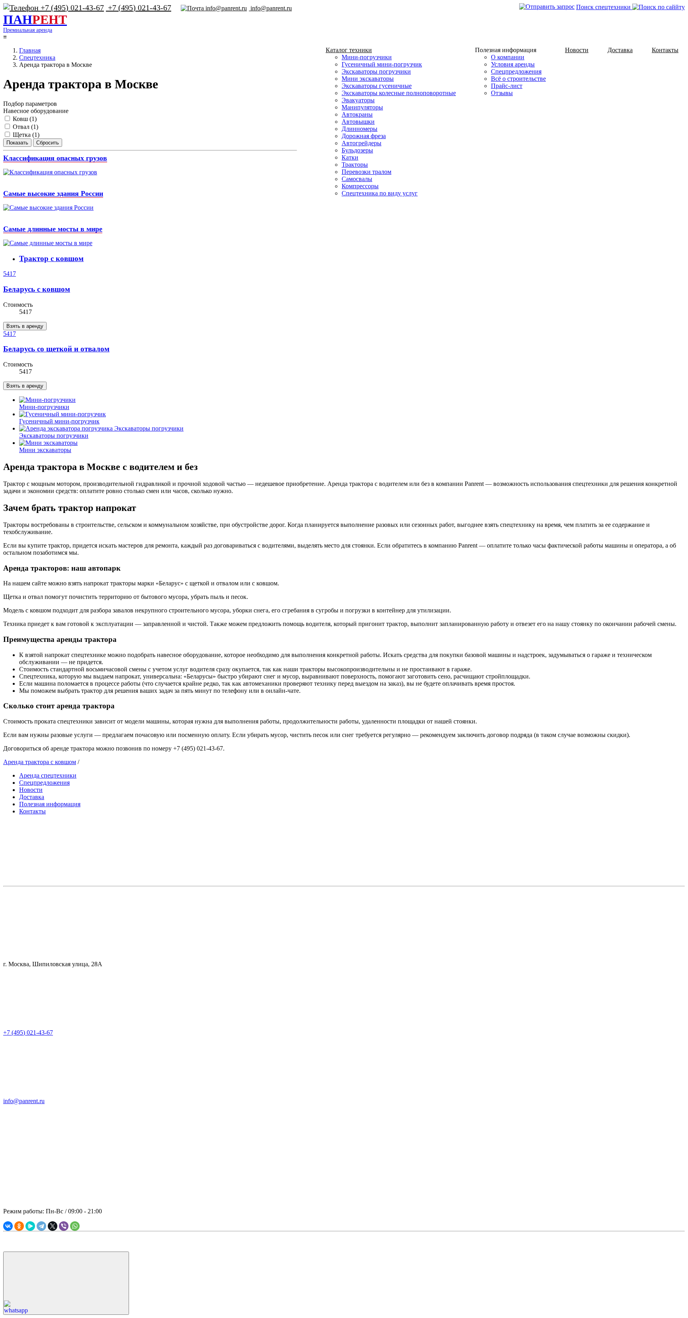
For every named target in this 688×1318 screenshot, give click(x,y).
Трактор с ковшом (51, 258)
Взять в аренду (24, 326)
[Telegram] (41, 1226)
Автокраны (357, 114)
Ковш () (25, 118)
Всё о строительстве (518, 78)
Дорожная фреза (364, 136)
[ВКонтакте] (8, 1226)
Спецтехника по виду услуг (380, 193)
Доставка (620, 50)
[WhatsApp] (75, 1226)
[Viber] (63, 1226)
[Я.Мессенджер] (30, 1226)
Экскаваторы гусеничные (377, 85)
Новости (576, 50)
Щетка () (26, 134)
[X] (52, 1226)
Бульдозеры (357, 150)
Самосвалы (357, 178)
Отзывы (502, 93)
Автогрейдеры (361, 143)
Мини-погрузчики (367, 57)
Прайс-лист (506, 85)
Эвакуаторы (358, 100)
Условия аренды (513, 64)
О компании (507, 57)
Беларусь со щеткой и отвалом (56, 349)
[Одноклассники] (19, 1226)
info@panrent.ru (270, 8)
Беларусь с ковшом (36, 289)
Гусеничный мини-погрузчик (382, 64)
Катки (350, 157)
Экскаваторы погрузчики (376, 71)
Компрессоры (360, 186)
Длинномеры (359, 128)
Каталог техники (349, 50)
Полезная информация (49, 804)
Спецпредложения (516, 71)
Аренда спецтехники (47, 775)
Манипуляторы (362, 107)
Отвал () (25, 126)
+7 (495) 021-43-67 (138, 7)
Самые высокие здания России (53, 193)
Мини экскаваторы (368, 78)
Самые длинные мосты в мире (52, 229)
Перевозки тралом (366, 171)
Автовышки (358, 121)
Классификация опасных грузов (55, 158)
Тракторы (355, 164)
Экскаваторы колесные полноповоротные (399, 93)
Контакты (665, 50)
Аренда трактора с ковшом (39, 761)
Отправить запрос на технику (168, 1162)
